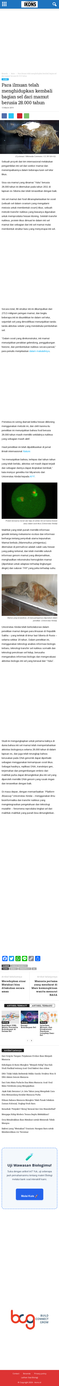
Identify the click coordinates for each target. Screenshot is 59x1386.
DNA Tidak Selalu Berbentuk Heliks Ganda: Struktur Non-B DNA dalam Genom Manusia (29, 1075)
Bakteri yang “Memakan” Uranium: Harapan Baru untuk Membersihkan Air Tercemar (28, 1130)
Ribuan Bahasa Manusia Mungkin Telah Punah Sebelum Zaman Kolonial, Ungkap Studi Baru (28, 1102)
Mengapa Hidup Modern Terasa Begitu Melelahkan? (25, 1114)
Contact (16, 1373)
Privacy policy (40, 1373)
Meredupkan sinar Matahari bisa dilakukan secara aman (14, 986)
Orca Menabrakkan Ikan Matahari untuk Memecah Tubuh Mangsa (28, 1121)
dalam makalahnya (39, 351)
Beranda (5, 74)
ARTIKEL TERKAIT (17, 1005)
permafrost (25, 969)
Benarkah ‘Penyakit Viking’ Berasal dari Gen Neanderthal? (29, 1109)
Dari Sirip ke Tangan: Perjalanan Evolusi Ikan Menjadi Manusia (27, 1058)
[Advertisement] (29, 39)
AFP (32, 476)
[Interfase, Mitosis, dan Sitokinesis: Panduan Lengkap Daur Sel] (48, 1017)
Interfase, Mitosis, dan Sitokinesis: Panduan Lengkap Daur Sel (47, 1030)
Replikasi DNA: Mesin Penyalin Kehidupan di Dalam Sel (10, 1028)
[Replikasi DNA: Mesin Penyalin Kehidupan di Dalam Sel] (10, 1017)
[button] (54, 4)
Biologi (5, 1022)
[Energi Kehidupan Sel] (29, 1017)
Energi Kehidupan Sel (28, 1026)
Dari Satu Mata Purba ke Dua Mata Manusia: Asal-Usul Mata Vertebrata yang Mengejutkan (27, 1084)
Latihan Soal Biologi (29, 1377)
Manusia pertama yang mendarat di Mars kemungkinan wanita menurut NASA (44, 987)
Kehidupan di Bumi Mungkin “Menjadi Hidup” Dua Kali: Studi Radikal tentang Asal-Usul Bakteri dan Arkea (27, 1066)
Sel (34, 969)
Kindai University (19, 966)
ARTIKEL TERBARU (42, 1005)
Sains (5, 79)
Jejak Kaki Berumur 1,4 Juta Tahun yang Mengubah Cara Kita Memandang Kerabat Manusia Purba (28, 1093)
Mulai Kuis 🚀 (29, 1196)
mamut (13, 969)
